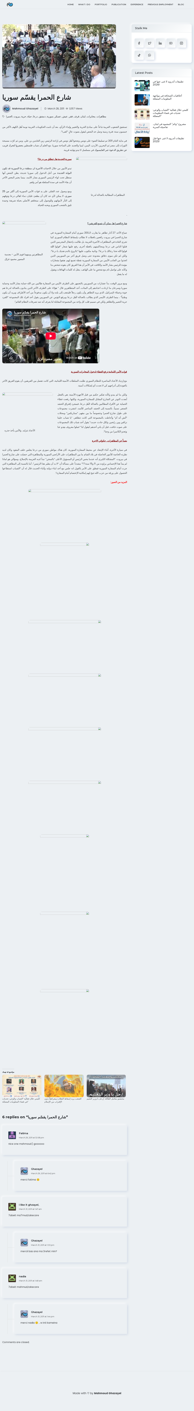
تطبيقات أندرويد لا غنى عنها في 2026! (168, 83)
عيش (65, 116)
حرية (23, 116)
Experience (137, 4)
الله (52, 246)
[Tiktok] (139, 55)
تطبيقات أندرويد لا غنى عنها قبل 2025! (168, 140)
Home (70, 4)
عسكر (58, 116)
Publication (119, 4)
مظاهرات (101, 116)
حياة (29, 116)
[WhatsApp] (149, 55)
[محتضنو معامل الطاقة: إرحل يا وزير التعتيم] (106, 1086)
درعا (35, 116)
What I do (84, 4)
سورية (50, 116)
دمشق (42, 116)
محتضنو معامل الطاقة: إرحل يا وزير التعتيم (105, 1098)
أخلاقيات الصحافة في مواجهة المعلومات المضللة (167, 97)
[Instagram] (181, 43)
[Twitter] (149, 43)
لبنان (83, 116)
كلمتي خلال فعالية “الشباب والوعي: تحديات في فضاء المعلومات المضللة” (21, 1100)
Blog (181, 4)
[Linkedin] (160, 43)
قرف (76, 116)
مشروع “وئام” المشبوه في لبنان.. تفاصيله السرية (169, 126)
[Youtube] (171, 43)
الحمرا (9, 116)
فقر (71, 116)
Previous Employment (160, 4)
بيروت (17, 116)
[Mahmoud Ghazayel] (10, 4)
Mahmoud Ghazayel (25, 108)
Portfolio (101, 4)
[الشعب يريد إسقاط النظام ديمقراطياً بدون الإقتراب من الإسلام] (64, 1086)
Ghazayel (36, 1169)
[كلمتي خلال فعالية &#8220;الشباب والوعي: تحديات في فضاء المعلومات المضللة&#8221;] (21, 1086)
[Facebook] (139, 43)
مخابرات (91, 116)
